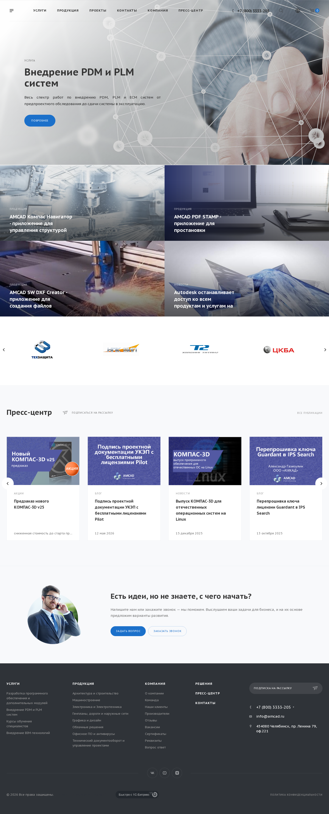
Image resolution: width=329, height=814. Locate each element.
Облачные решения (87, 727)
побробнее (39, 120)
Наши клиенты (156, 707)
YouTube (164, 773)
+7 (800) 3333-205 (253, 10)
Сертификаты (155, 734)
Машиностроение (86, 700)
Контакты (205, 703)
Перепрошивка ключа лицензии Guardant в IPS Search (281, 507)
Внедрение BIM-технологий (28, 733)
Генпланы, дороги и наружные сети (100, 714)
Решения (203, 684)
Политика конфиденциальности (296, 794)
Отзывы (151, 720)
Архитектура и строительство (95, 693)
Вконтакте (152, 773)
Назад (8, 484)
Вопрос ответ (155, 747)
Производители (157, 714)
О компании (154, 693)
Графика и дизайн (86, 720)
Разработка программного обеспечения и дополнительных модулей (27, 698)
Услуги (13, 684)
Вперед (321, 484)
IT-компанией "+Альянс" (87, 795)
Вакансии (152, 727)
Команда (152, 700)
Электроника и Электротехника (97, 707)
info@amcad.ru (270, 716)
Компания (155, 684)
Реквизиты (153, 741)
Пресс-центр (207, 693)
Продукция (83, 684)
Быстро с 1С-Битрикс (134, 794)
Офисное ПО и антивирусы (93, 734)
